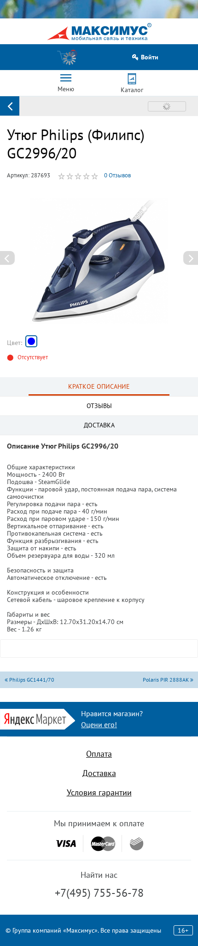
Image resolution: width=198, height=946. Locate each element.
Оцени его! (99, 724)
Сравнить (167, 106)
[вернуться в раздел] (9, 106)
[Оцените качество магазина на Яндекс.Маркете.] (37, 718)
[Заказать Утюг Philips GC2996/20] (31, 341)
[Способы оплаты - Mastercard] (103, 843)
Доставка (99, 773)
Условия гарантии (99, 792)
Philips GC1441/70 (31, 679)
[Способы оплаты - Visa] (66, 843)
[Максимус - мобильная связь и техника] (99, 31)
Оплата (99, 753)
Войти (149, 57)
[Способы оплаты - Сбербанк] (136, 844)
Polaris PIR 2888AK (166, 679)
